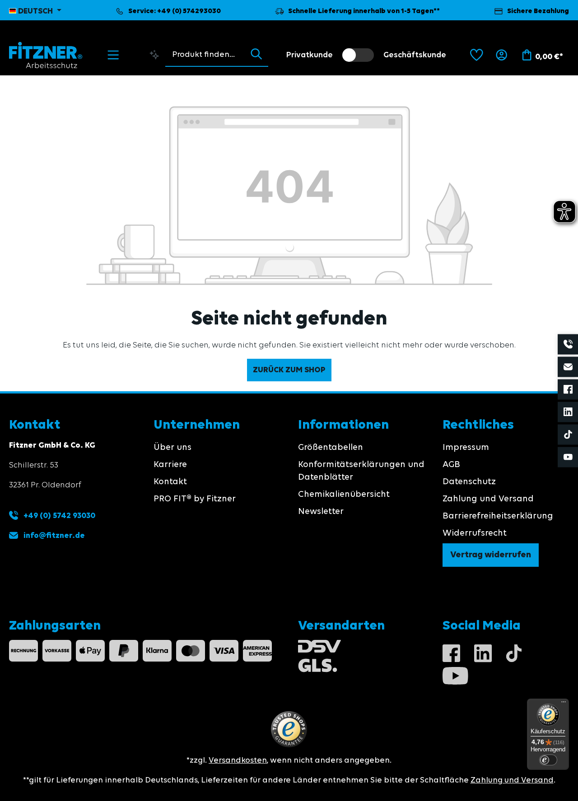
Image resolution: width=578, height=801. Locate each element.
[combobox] (204, 54)
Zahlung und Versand (488, 499)
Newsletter (321, 511)
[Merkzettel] (476, 55)
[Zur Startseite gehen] (46, 55)
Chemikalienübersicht (344, 494)
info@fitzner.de (54, 536)
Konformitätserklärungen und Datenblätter (361, 471)
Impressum (466, 447)
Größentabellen (330, 447)
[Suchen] (256, 54)
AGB (451, 464)
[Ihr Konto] (501, 55)
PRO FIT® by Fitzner (195, 499)
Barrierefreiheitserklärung (498, 516)
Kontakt (170, 481)
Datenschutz (469, 481)
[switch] (358, 55)
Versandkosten (238, 760)
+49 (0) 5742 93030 (58, 516)
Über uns (172, 447)
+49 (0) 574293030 (189, 11)
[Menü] (113, 55)
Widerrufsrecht (475, 533)
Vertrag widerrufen (490, 555)
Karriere (170, 464)
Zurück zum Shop (289, 370)
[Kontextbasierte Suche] (154, 54)
